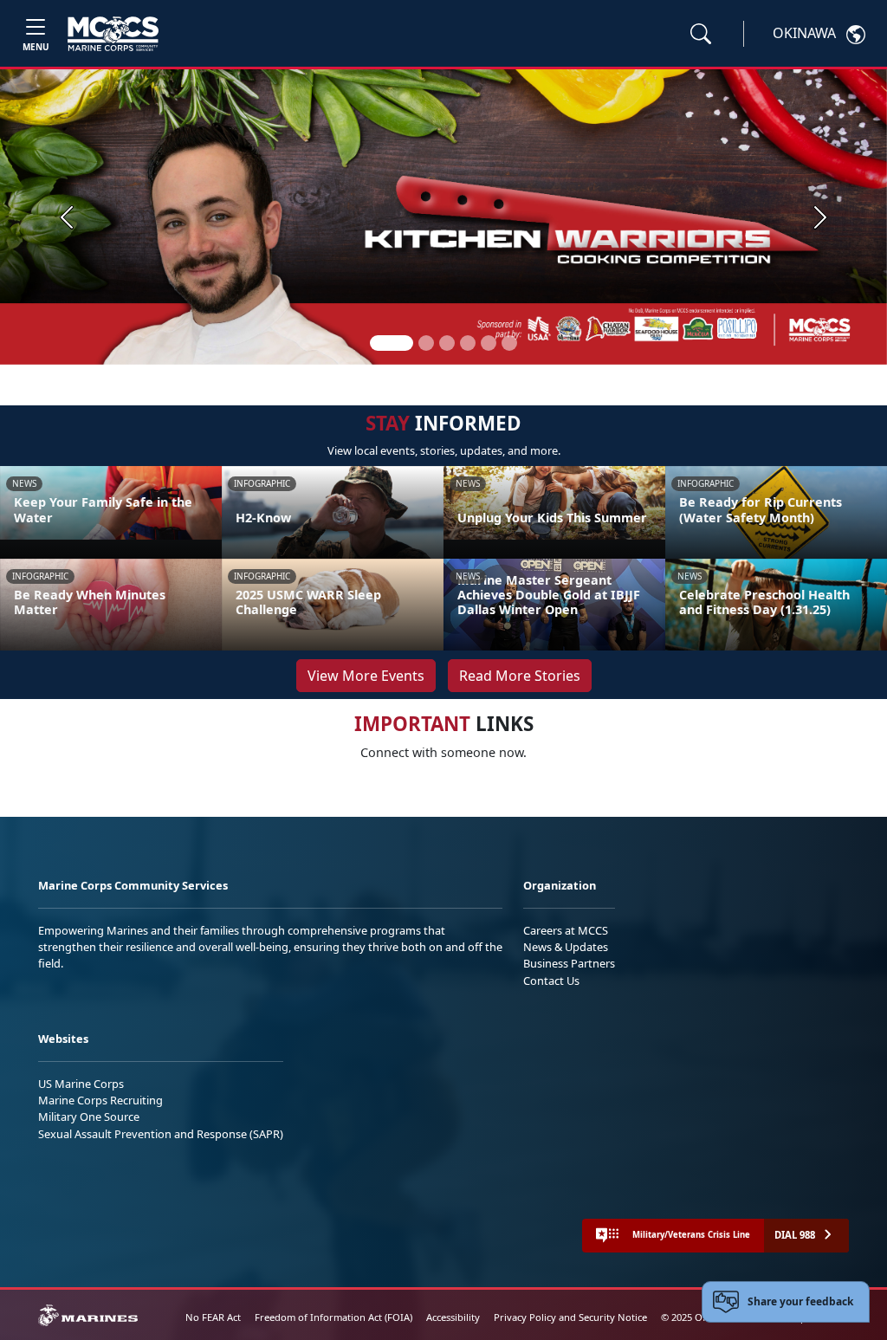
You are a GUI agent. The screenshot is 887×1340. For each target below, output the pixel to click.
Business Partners (569, 963)
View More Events (366, 675)
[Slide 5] (488, 343)
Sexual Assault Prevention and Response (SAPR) (160, 1134)
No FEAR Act (213, 1317)
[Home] (113, 33)
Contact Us (551, 980)
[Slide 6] (509, 343)
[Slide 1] (391, 343)
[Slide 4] (468, 343)
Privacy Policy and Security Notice (570, 1317)
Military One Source (88, 1116)
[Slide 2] (426, 343)
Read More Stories (519, 675)
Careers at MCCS (565, 930)
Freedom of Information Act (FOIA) (333, 1317)
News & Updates (565, 947)
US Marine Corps (81, 1083)
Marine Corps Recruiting (100, 1100)
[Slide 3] (447, 343)
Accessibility (453, 1317)
